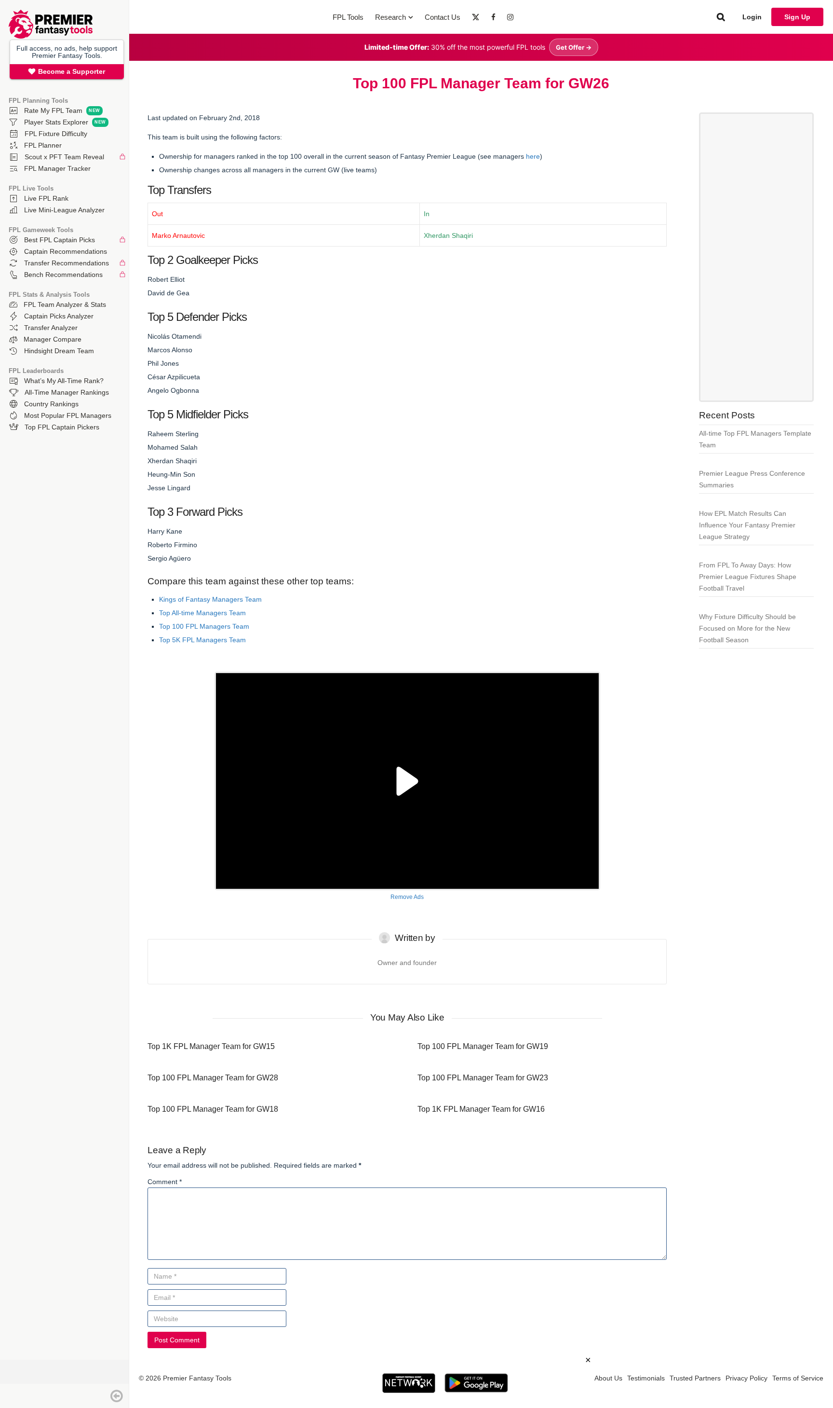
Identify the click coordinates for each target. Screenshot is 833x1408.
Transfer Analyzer (51, 327)
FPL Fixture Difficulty (56, 134)
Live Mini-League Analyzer (64, 210)
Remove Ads (407, 897)
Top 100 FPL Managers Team (204, 626)
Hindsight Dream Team (59, 351)
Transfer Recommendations (66, 263)
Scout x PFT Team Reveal (64, 157)
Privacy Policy (746, 1378)
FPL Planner (43, 145)
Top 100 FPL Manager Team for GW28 (213, 1078)
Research (390, 17)
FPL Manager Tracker (57, 168)
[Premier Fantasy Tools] (51, 36)
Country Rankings (51, 404)
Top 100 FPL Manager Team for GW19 (482, 1046)
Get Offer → (573, 47)
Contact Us (442, 17)
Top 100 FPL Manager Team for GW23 (482, 1078)
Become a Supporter (71, 71)
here (533, 156)
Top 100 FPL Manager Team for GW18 (213, 1109)
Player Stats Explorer (56, 122)
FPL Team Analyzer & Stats (65, 304)
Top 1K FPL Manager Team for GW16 (481, 1109)
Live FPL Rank (46, 198)
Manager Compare (52, 339)
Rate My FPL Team (53, 110)
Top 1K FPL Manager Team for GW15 (211, 1046)
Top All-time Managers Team (202, 613)
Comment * (165, 1182)
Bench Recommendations (63, 274)
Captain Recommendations (65, 251)
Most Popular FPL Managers (67, 415)
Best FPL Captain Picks (59, 240)
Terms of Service (797, 1378)
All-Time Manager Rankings (67, 392)
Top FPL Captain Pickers (62, 427)
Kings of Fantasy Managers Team (210, 599)
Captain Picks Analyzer (59, 316)
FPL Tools (348, 17)
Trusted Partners (695, 1378)
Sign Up (797, 17)
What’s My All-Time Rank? (64, 381)
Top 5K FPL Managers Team (202, 640)
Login (752, 17)
